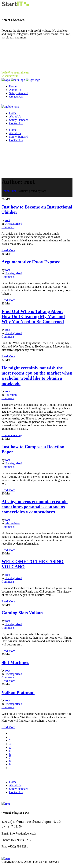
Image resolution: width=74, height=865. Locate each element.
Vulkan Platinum (18, 692)
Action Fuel (9, 190)
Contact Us (16, 792)
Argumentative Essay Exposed (31, 261)
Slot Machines (15, 662)
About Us (15, 785)
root (7, 220)
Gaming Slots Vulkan (22, 612)
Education (11, 394)
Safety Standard (18, 788)
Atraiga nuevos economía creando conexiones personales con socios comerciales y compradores (35, 506)
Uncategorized (13, 223)
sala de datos (12, 523)
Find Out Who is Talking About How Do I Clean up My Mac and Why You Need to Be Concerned (33, 316)
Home (13, 782)
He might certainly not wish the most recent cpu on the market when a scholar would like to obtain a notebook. (37, 375)
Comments (8, 227)
